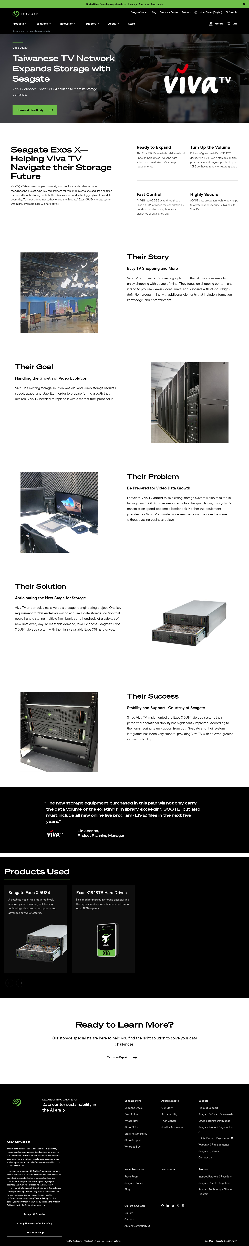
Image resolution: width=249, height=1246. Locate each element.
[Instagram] (183, 1216)
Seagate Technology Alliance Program (216, 1191)
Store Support (132, 1140)
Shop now (144, 4)
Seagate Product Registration (216, 1127)
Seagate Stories (139, 12)
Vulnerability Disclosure (71, 1241)
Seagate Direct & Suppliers (215, 1183)
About (112, 24)
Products (18, 24)
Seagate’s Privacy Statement (35, 1188)
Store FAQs (131, 1127)
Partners (186, 12)
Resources (18, 31)
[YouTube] (173, 1216)
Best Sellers (131, 1114)
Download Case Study (30, 110)
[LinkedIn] (168, 1216)
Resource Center (169, 12)
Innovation (66, 24)
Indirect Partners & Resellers (215, 1176)
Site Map (209, 1241)
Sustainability (169, 1114)
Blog (153, 12)
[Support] (98, 24)
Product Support (209, 1108)
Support (91, 24)
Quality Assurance (172, 1127)
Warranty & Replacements (214, 1144)
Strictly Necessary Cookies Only (34, 1223)
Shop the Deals (134, 1108)
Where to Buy (132, 1147)
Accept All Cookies (34, 1214)
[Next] (20, 983)
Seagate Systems (209, 1151)
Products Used (37, 871)
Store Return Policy (136, 1134)
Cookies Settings (92, 1241)
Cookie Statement (15, 1165)
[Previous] (9, 983)
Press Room (131, 1176)
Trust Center (169, 1121)
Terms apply (157, 4)
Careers (129, 1219)
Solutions (42, 24)
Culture (129, 1213)
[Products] (26, 24)
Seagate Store (133, 1101)
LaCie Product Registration (215, 1138)
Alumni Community (136, 1226)
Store (131, 24)
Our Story (167, 1108)
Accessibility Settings (111, 1241)
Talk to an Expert (117, 1057)
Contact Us (205, 1157)
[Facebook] (162, 1216)
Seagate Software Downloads (216, 1114)
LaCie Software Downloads (215, 1121)
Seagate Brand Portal (225, 1241)
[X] (178, 1216)
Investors (167, 1169)
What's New (131, 1121)
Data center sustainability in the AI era (69, 1107)
